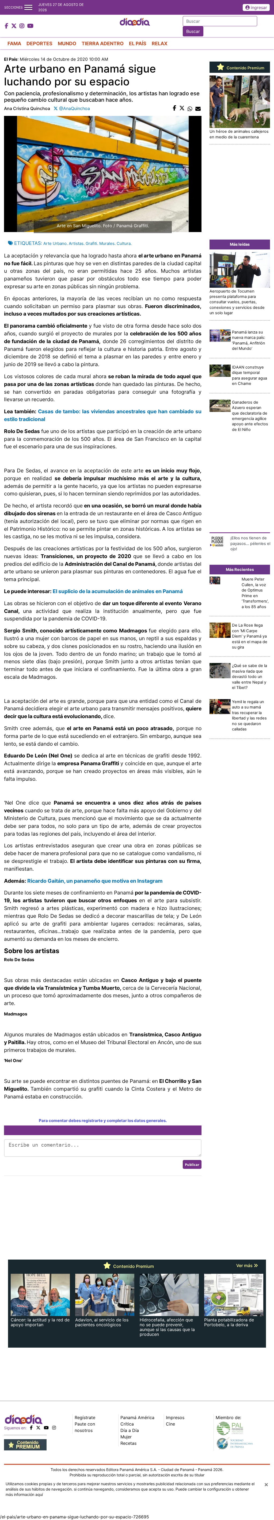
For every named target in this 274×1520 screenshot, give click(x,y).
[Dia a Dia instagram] (23, 26)
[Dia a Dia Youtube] (30, 26)
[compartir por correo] (198, 108)
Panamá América (137, 1417)
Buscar (193, 31)
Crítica (127, 1424)
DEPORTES (39, 43)
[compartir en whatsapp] (190, 108)
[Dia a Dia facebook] (7, 26)
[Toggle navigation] (28, 7)
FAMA (14, 43)
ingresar (259, 7)
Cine (170, 1424)
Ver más (245, 1265)
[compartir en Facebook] (175, 108)
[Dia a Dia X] (14, 26)
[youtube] (46, 1427)
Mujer (126, 1436)
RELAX (160, 43)
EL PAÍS (137, 43)
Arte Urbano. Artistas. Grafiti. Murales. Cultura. (87, 243)
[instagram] (54, 1427)
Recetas (128, 1443)
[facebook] (31, 1427)
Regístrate (85, 1417)
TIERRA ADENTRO (103, 43)
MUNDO (67, 43)
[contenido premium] (25, 1444)
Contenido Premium (245, 68)
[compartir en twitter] (182, 108)
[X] (38, 1427)
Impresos (175, 1417)
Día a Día (129, 1430)
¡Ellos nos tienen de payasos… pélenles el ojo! (250, 543)
